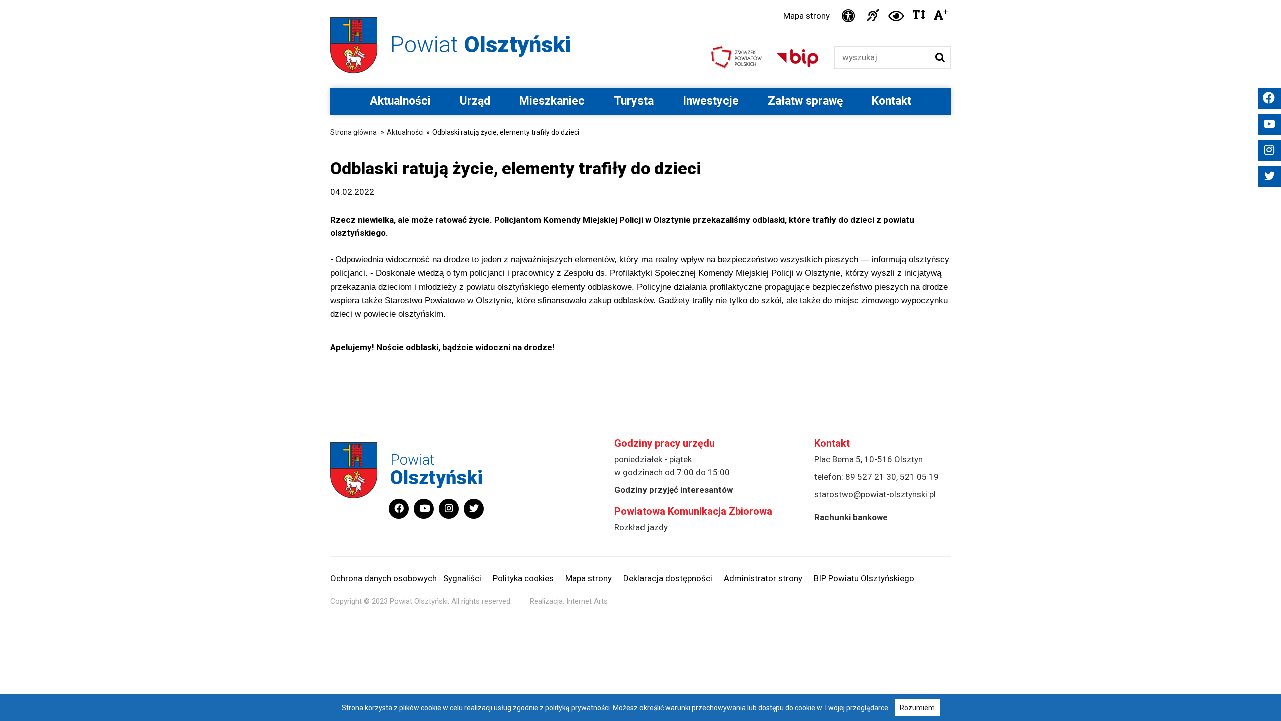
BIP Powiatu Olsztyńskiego (864, 578)
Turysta (634, 101)
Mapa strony (806, 16)
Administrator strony (763, 578)
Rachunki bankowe (851, 517)
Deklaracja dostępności (667, 578)
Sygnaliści (462, 578)
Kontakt (891, 101)
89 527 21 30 (870, 477)
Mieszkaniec (552, 101)
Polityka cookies (523, 578)
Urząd (475, 101)
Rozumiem (917, 708)
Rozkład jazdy (641, 527)
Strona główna (353, 132)
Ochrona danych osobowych (383, 578)
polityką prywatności (577, 708)
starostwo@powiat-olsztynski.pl (875, 494)
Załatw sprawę (805, 101)
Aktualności (400, 101)
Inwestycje (711, 101)
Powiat (480, 44)
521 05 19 (919, 477)
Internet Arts (587, 601)
